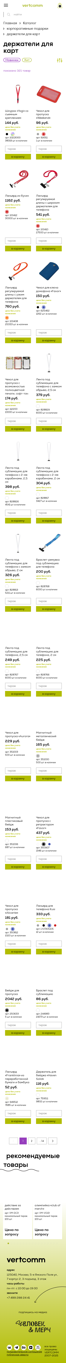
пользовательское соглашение (24, 1351)
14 (42, 1141)
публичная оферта (17, 1354)
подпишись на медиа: (33, 1312)
